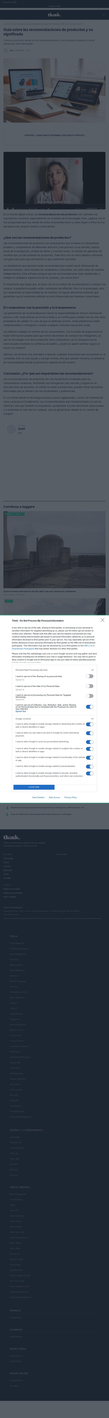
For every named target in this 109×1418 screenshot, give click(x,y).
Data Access (54, 797)
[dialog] (54, 709)
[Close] (103, 621)
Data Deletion (38, 797)
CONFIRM (34, 787)
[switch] (89, 676)
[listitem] (54, 669)
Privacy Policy (70, 797)
